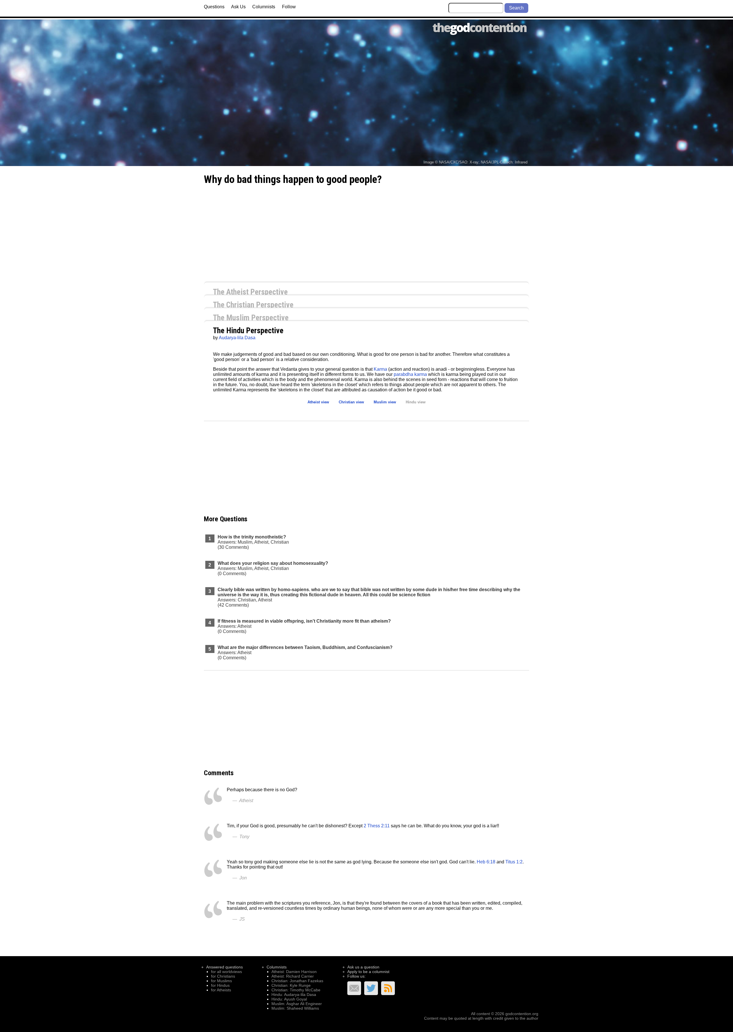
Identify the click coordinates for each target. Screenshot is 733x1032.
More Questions (225, 519)
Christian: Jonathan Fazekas (297, 980)
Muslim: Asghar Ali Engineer (296, 1003)
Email (354, 988)
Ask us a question (363, 967)
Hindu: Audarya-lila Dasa (293, 994)
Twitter (371, 988)
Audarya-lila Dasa (237, 337)
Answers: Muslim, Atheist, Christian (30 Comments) (253, 542)
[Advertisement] (366, 233)
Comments (219, 773)
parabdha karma (410, 374)
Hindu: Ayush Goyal (289, 999)
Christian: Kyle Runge (291, 985)
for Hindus (220, 985)
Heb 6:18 (486, 861)
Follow (289, 6)
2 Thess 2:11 (377, 825)
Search (516, 7)
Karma (380, 369)
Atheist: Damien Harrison (294, 971)
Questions (214, 6)
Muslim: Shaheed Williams (295, 1008)
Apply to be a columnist (368, 971)
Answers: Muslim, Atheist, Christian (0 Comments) (273, 568)
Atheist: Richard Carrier (292, 976)
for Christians (223, 976)
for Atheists (221, 990)
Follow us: (356, 976)
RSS (388, 988)
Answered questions (224, 967)
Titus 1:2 (514, 861)
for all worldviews (226, 971)
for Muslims (221, 980)
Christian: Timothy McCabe (295, 990)
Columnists (263, 6)
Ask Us (238, 6)
